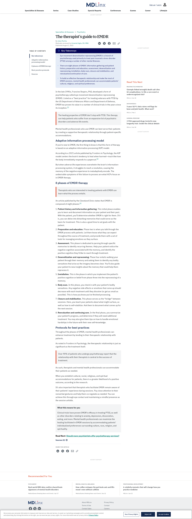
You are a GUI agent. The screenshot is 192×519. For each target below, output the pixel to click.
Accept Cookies (164, 514)
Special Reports (94, 10)
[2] (97, 159)
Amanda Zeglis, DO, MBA (80, 43)
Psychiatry (81, 32)
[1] (68, 107)
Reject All (148, 514)
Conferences (115, 10)
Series (55, 10)
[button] (118, 43)
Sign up (152, 5)
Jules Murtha (62, 41)
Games (133, 10)
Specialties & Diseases (34, 10)
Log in (159, 5)
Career (148, 10)
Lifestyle (163, 10)
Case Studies (73, 10)
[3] (80, 203)
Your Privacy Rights (131, 514)
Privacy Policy (93, 515)
